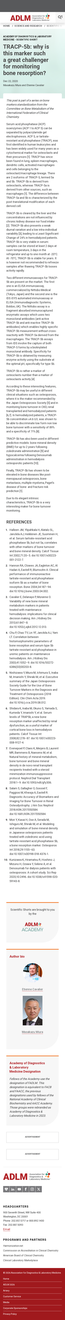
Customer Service (12, 1296)
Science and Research (28, 26)
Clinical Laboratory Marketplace (20, 1260)
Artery (6, 1290)
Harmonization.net (13, 1245)
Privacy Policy (10, 1314)
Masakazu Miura (32, 1032)
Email (6, 1229)
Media (6, 1302)
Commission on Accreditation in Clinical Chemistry (30, 1250)
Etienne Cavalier (32, 989)
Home (6, 26)
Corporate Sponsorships (15, 1308)
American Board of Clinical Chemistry (23, 1255)
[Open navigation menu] (60, 17)
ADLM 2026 (9, 1284)
